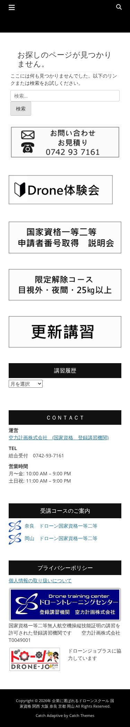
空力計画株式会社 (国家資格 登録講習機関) (59, 437)
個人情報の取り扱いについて (40, 580)
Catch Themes (81, 715)
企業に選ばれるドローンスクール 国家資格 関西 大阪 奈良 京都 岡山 (67, 703)
